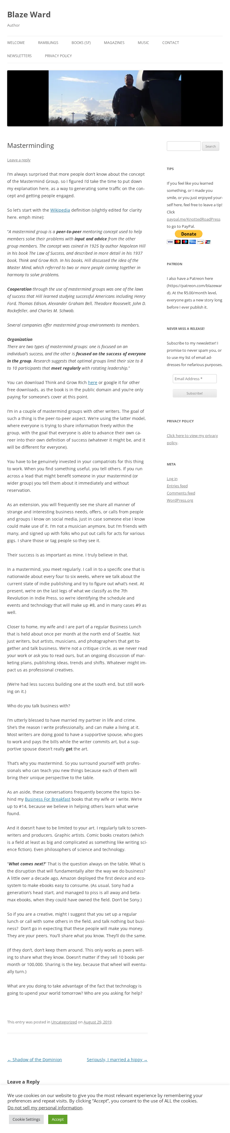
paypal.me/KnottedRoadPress (193, 219)
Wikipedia (60, 210)
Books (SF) (81, 42)
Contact (170, 42)
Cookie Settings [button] (26, 1119)
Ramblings (48, 42)
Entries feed (177, 486)
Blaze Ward (29, 14)
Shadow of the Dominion (34, 1059)
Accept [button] (58, 1119)
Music (143, 42)
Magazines (114, 42)
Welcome (16, 42)
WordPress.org (180, 500)
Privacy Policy (58, 55)
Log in (172, 478)
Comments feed (181, 493)
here (92, 382)
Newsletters (19, 55)
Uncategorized (64, 1022)
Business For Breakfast (47, 799)
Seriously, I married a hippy (117, 1059)
